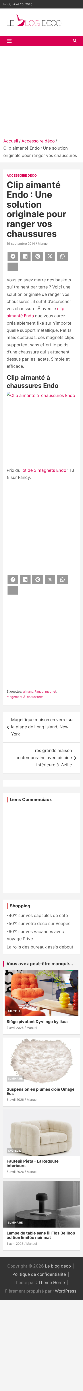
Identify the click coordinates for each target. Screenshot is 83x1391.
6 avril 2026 (15, 1099)
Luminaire (15, 1078)
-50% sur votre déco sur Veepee (39, 923)
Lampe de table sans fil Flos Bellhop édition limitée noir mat (41, 1235)
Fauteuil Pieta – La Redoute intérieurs (33, 1163)
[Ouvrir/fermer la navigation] (9, 41)
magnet (50, 691)
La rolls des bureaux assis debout (40, 947)
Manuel (43, 243)
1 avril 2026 (15, 1243)
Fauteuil (14, 1011)
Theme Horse (51, 1282)
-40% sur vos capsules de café (37, 915)
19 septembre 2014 (21, 243)
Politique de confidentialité (39, 1274)
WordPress (65, 1291)
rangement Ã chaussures (25, 697)
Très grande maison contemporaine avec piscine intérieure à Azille (43, 758)
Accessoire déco (22, 175)
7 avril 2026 (15, 1028)
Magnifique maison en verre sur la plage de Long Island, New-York (42, 727)
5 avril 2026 (15, 1172)
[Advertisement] (41, 93)
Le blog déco (58, 1266)
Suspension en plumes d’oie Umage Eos (41, 1091)
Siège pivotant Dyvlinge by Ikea (37, 1021)
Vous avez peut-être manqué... (39, 963)
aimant (28, 691)
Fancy (39, 691)
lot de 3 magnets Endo (43, 470)
